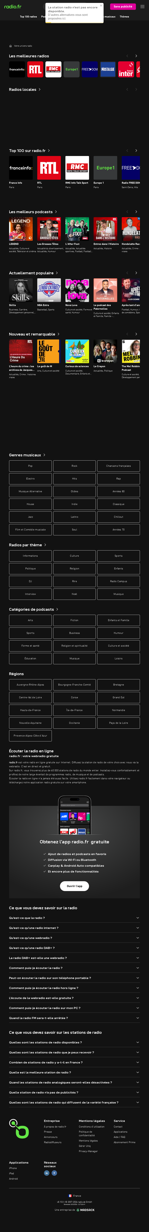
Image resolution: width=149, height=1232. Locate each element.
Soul (74, 529)
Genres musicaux (105, 16)
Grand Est (118, 697)
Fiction (74, 620)
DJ (30, 581)
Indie (74, 504)
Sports (118, 556)
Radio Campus (118, 581)
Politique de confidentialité (87, 1134)
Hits (74, 478)
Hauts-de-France (30, 710)
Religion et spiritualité (74, 646)
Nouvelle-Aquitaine (30, 723)
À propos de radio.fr (55, 1127)
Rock (74, 466)
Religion (74, 568)
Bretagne (118, 685)
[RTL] (35, 69)
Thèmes (124, 16)
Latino (74, 517)
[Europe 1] (72, 69)
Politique (30, 568)
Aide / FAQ (119, 1137)
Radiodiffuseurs (52, 1142)
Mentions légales (88, 1141)
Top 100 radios (28, 16)
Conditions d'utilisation (91, 1127)
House (30, 504)
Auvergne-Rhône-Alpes (30, 685)
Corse (74, 697)
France (77, 1196)
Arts (30, 620)
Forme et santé (30, 646)
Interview (30, 594)
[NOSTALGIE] (108, 69)
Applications (120, 1132)
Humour (118, 633)
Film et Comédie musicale (30, 529)
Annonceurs (50, 1137)
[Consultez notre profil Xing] (54, 1173)
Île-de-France (74, 710)
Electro (30, 478)
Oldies (74, 491)
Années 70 (119, 529)
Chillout (118, 517)
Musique (118, 594)
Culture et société (118, 646)
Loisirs (118, 658)
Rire (74, 581)
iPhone (13, 1168)
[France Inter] (126, 69)
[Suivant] (136, 149)
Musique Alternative (30, 491)
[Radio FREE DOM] (90, 69)
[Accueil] (10, 45)
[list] (74, 69)
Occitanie (74, 723)
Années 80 (119, 491)
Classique (118, 504)
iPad (11, 1173)
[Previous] (127, 54)
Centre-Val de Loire (30, 697)
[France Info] (17, 69)
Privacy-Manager (88, 1151)
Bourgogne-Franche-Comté (74, 685)
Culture (74, 556)
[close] (101, 5)
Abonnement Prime (124, 1142)
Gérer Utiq (85, 1146)
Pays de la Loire (118, 723)
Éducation (30, 658)
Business (74, 633)
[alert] (74, 13)
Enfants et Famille (118, 620)
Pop (30, 466)
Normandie (118, 710)
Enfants (118, 568)
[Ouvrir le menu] (142, 6)
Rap (118, 478)
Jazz (30, 517)
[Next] (136, 54)
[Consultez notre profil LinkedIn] (46, 1173)
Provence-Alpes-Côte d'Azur (30, 736)
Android (13, 1179)
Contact (118, 1127)
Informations (30, 556)
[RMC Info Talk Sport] (53, 69)
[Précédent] (127, 149)
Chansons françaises (118, 466)
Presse (48, 1132)
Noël (74, 594)
